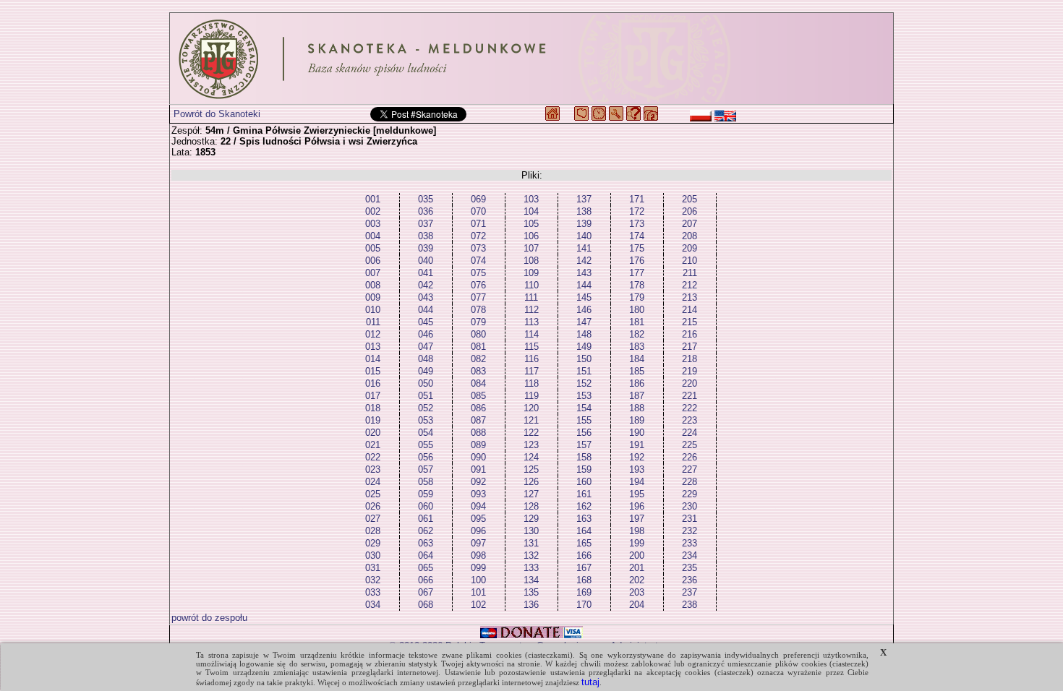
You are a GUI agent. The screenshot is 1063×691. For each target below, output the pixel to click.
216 (689, 334)
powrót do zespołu (209, 617)
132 (531, 555)
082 (478, 358)
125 (531, 469)
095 (478, 518)
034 (372, 604)
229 (689, 494)
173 (636, 223)
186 (636, 383)
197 (636, 518)
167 (584, 567)
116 (531, 358)
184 (636, 358)
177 (636, 272)
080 (478, 334)
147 (584, 322)
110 (531, 285)
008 (372, 285)
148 (584, 334)
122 (531, 432)
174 (636, 236)
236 (689, 580)
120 (531, 408)
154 (584, 408)
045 (425, 322)
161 (584, 494)
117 (531, 371)
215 (689, 322)
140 (584, 236)
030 (372, 555)
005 (372, 248)
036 (425, 211)
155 (584, 420)
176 (636, 260)
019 (372, 420)
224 (689, 432)
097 (478, 543)
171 (636, 199)
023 (372, 469)
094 (478, 506)
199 (636, 543)
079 (478, 322)
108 (531, 260)
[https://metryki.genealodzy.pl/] (531, 58)
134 (531, 580)
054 (425, 432)
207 (689, 223)
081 (478, 346)
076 (478, 285)
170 (584, 604)
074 (478, 260)
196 (636, 506)
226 (689, 457)
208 (689, 236)
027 (372, 518)
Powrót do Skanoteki (217, 113)
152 (584, 383)
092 (478, 481)
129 (531, 518)
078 (478, 309)
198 (636, 530)
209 (689, 248)
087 (478, 420)
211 (690, 272)
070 (478, 211)
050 (425, 383)
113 (531, 322)
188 (636, 408)
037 (425, 223)
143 (584, 272)
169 (584, 592)
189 (636, 420)
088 (478, 432)
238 (689, 604)
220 (689, 383)
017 (372, 395)
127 (531, 494)
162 (584, 506)
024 (372, 481)
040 (425, 260)
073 (478, 248)
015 (372, 371)
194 (636, 481)
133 (531, 567)
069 (478, 199)
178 (636, 285)
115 (531, 346)
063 (425, 543)
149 (584, 346)
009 (372, 297)
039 (425, 248)
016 (372, 383)
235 (689, 567)
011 (373, 322)
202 (636, 580)
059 (425, 494)
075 (478, 272)
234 (689, 555)
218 (689, 358)
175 (636, 248)
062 (425, 530)
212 (689, 285)
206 (689, 211)
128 (531, 506)
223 (689, 420)
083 (478, 371)
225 (689, 444)
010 (372, 309)
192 (636, 457)
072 (478, 236)
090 (478, 457)
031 (372, 567)
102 (478, 604)
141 (584, 248)
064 (425, 555)
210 (689, 260)
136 (531, 604)
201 (636, 567)
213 (689, 297)
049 (425, 371)
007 (372, 272)
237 (689, 592)
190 (636, 432)
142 (584, 260)
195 (636, 494)
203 (636, 592)
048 (425, 358)
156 (584, 432)
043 (425, 297)
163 (584, 518)
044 (425, 309)
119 (531, 395)
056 (425, 457)
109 (531, 272)
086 (478, 408)
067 (425, 592)
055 (425, 444)
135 (531, 592)
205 (689, 199)
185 (636, 371)
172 (636, 211)
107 (531, 248)
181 (636, 322)
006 (372, 260)
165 (584, 543)
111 (531, 297)
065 (425, 567)
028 (372, 530)
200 (636, 555)
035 (425, 199)
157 (584, 444)
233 (689, 543)
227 (689, 469)
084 (478, 383)
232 (689, 530)
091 (478, 469)
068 (425, 604)
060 (425, 506)
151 (584, 371)
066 (425, 580)
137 (584, 199)
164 (584, 530)
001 (372, 199)
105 (531, 223)
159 (584, 469)
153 (584, 395)
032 (372, 580)
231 (689, 518)
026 (372, 506)
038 (425, 236)
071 (478, 223)
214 (689, 309)
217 (689, 346)
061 (425, 518)
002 (372, 211)
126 (531, 481)
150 (584, 358)
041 (425, 272)
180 (636, 309)
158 (584, 457)
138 (584, 211)
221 (689, 395)
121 (531, 420)
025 (372, 494)
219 (689, 371)
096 (478, 530)
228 (689, 481)
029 (372, 543)
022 (372, 457)
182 (636, 334)
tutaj (590, 682)
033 (372, 592)
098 (478, 555)
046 (425, 334)
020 (372, 432)
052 (425, 408)
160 (584, 481)
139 (584, 223)
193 (636, 469)
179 (636, 297)
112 (531, 309)
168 (584, 580)
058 (425, 481)
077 (478, 297)
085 (478, 395)
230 (689, 506)
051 (425, 395)
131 (531, 543)
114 (531, 334)
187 (636, 395)
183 (636, 346)
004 (372, 236)
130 (531, 530)
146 (584, 309)
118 (531, 383)
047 (425, 346)
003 (372, 223)
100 (478, 580)
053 (425, 420)
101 (478, 592)
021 (372, 444)
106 (531, 236)
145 (584, 297)
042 (425, 285)
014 (372, 358)
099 (478, 567)
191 (636, 444)
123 (531, 444)
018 (372, 408)
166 (584, 555)
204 (636, 604)
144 (584, 285)
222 (689, 408)
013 (372, 346)
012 (372, 334)
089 (478, 444)
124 (531, 457)
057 (425, 469)
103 (531, 199)
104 (531, 211)
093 (478, 494)
